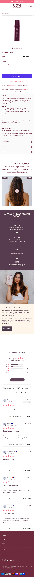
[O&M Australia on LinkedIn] (14, 560)
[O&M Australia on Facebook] (3, 560)
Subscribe (29, 555)
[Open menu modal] (2, 5)
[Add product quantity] (3, 65)
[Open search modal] (28, 5)
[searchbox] (10, 388)
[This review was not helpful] (29, 499)
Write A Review (17, 380)
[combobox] (23, 393)
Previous (26, 12)
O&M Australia (13, 566)
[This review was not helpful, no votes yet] (29, 416)
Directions (5, 147)
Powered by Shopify (6, 568)
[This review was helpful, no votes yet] (25, 416)
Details (4, 96)
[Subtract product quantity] (8, 65)
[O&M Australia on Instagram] (5, 560)
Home (3, 12)
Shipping (11, 85)
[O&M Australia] (17, 6)
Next (31, 12)
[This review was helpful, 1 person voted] (25, 499)
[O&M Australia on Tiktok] (8, 560)
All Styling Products (11, 12)
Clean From (5, 152)
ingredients (5, 142)
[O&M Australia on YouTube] (11, 560)
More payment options (17, 81)
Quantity (4, 61)
